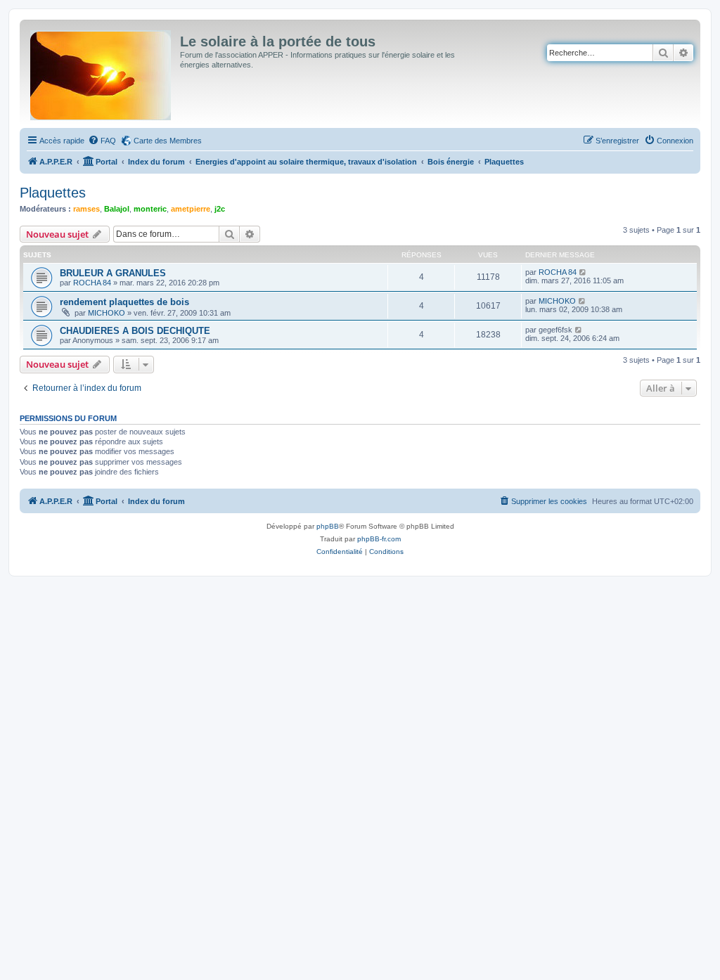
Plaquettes (53, 192)
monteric (150, 209)
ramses (86, 209)
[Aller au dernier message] (583, 272)
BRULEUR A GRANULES (113, 273)
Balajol (116, 209)
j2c (219, 209)
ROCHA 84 (92, 282)
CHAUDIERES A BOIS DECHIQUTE (135, 330)
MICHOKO (106, 313)
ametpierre (190, 209)
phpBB (327, 526)
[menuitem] (102, 140)
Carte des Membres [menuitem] (168, 140)
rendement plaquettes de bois (124, 302)
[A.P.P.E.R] (101, 72)
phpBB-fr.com (379, 539)
